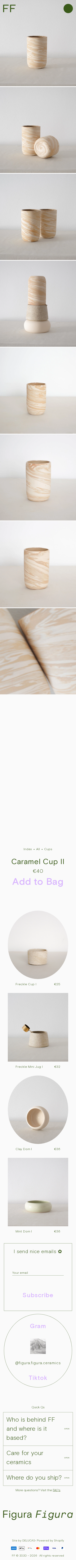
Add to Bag (38, 882)
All (38, 849)
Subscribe (37, 1295)
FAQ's (56, 1490)
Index (28, 849)
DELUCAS (28, 1540)
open (67, 1429)
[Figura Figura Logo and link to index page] (8, 7)
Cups (48, 849)
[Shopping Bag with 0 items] (70, 8)
